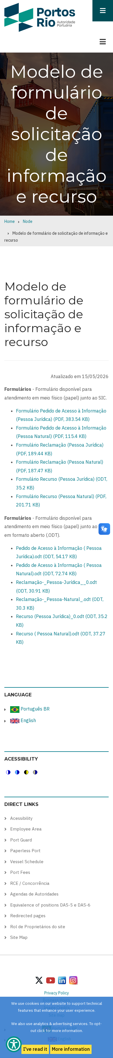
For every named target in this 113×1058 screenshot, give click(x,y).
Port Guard (21, 840)
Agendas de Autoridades (34, 894)
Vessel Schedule (26, 861)
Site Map (19, 937)
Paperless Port (25, 850)
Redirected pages (27, 915)
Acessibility (21, 818)
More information (71, 1049)
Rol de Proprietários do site (37, 926)
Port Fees (20, 872)
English (27, 720)
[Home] (39, 17)
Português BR (34, 709)
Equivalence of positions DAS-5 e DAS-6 (50, 905)
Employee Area (25, 829)
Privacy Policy (56, 993)
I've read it (35, 1049)
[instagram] (62, 980)
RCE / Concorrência (29, 883)
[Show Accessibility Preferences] (14, 1044)
